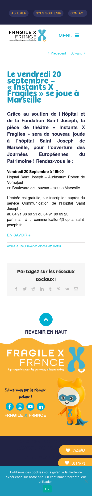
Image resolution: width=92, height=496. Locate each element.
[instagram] (20, 407)
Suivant (76, 53)
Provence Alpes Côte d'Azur (43, 246)
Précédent (58, 53)
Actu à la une (15, 246)
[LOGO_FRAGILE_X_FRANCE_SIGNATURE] (27, 35)
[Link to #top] (46, 319)
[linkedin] (41, 407)
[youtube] (30, 407)
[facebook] (10, 407)
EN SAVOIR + (18, 235)
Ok (47, 489)
